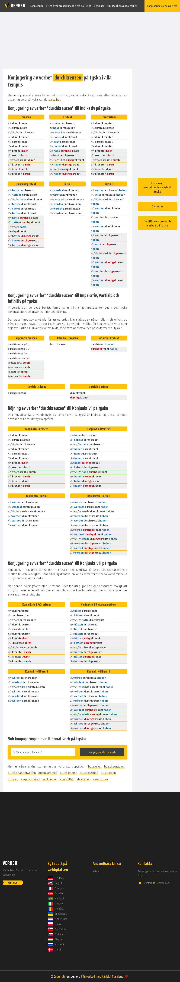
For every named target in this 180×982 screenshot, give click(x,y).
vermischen (100, 779)
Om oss (13, 882)
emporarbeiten (30, 779)
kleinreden (84, 779)
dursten (13, 779)
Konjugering (37, 6)
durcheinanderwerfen (22, 773)
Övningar (99, 6)
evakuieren (50, 779)
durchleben (108, 773)
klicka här (54, 99)
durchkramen (68, 773)
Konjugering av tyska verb (162, 6)
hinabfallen (66, 779)
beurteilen (95, 766)
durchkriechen (89, 773)
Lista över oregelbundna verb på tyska (68, 6)
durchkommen (47, 773)
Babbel (96, 871)
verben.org (73, 976)
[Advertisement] (90, 39)
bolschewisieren (114, 766)
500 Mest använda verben (122, 6)
